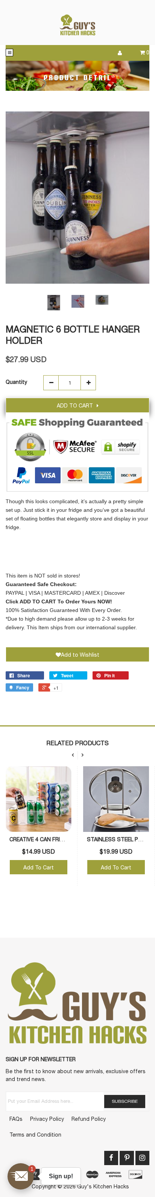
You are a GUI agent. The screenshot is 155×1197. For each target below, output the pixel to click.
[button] (21, 1176)
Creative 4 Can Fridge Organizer (55, 839)
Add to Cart (75, 406)
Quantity (16, 382)
